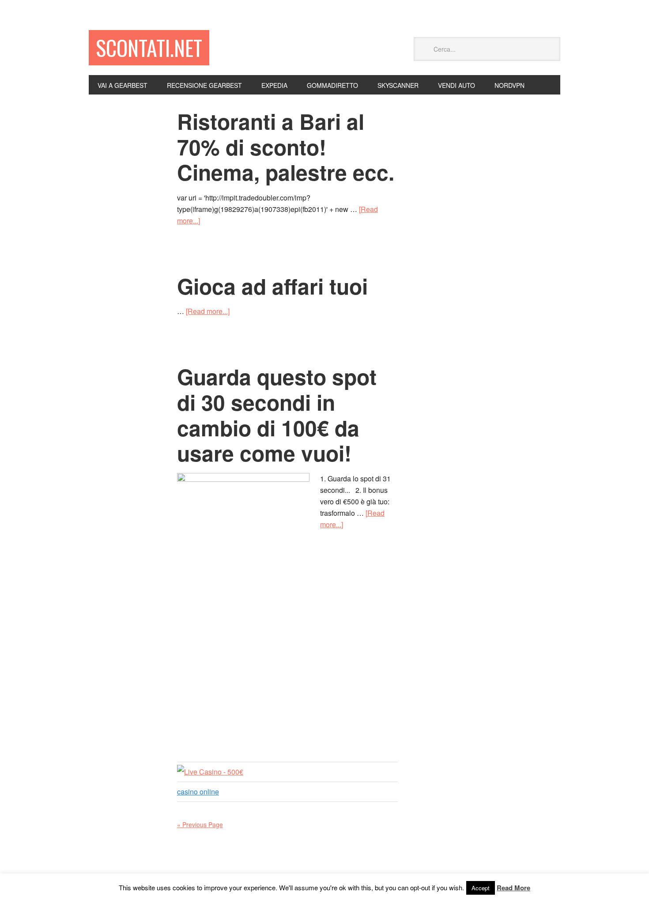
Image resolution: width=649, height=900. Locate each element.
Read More (513, 887)
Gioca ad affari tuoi (272, 286)
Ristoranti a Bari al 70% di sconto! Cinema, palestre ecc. (285, 146)
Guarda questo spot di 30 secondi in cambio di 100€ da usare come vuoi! (277, 414)
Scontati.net (149, 47)
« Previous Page (200, 824)
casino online (198, 792)
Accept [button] (481, 888)
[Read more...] (208, 311)
